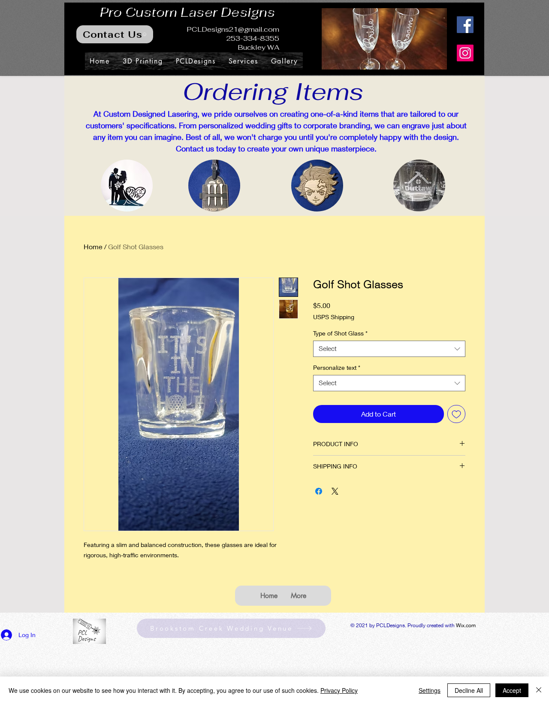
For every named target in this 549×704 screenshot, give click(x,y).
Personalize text (336, 367)
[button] (384, 38)
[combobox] (389, 349)
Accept (512, 690)
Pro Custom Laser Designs (186, 11)
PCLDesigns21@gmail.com (233, 29)
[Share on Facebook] (319, 491)
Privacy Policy (339, 690)
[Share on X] (335, 491)
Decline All (469, 690)
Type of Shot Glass (340, 333)
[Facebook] (465, 24)
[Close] (539, 690)
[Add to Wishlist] (456, 414)
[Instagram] (465, 53)
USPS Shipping (333, 316)
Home (93, 246)
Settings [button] (429, 690)
